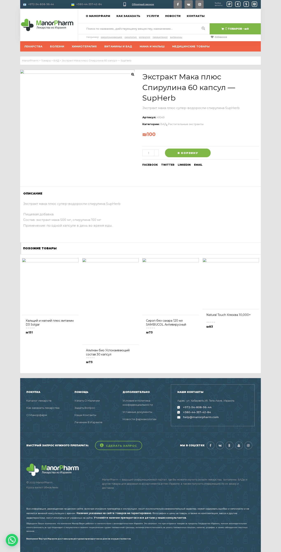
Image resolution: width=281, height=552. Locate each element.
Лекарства (33, 46)
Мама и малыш (152, 46)
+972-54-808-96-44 (41, 4)
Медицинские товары (191, 46)
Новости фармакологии (139, 419)
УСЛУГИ (153, 16)
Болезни (57, 46)
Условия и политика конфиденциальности (138, 402)
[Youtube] (239, 445)
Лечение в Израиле (88, 422)
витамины (176, 37)
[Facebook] (178, 4)
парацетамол (160, 37)
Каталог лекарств (38, 400)
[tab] (34, 193)
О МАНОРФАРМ (98, 16)
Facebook (150, 164)
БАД (163, 124)
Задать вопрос (84, 407)
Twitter (167, 164)
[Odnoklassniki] (229, 445)
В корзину (188, 153)
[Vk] (189, 4)
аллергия (144, 37)
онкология (131, 37)
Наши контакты (85, 415)
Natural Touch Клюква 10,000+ (228, 315)
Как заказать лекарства (42, 407)
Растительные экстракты (185, 124)
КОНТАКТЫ (195, 16)
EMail (198, 164)
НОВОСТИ (172, 16)
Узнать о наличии (87, 400)
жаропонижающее (111, 37)
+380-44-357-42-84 (89, 4)
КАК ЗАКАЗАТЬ (128, 16)
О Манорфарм (36, 415)
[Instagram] (199, 4)
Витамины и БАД (118, 46)
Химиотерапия (84, 46)
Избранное (221, 36)
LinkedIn (184, 164)
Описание (32, 193)
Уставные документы (137, 412)
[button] (118, 445)
